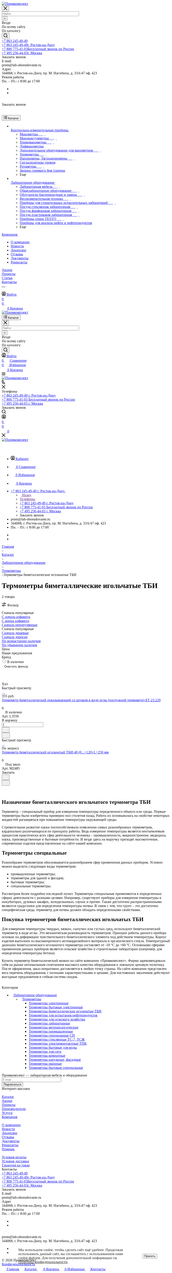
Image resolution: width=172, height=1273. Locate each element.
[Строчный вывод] (12, 673)
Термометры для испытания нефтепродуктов (63, 1015)
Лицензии (18, 250)
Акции (7, 1101)
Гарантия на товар (16, 1165)
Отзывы (17, 254)
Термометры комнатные (47, 1055)
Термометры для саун (45, 1051)
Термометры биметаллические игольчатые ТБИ (65, 1011)
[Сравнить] (6, 735)
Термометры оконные (45, 1063)
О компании (20, 242)
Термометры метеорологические (53, 1027)
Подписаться (12, 1084)
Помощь (8, 1149)
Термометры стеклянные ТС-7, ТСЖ (57, 1039)
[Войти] (4, 417)
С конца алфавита (15, 621)
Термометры (31, 999)
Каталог (8, 1097)
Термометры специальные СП (52, 1035)
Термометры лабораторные (49, 1023)
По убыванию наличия (19, 645)
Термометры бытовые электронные (56, 1007)
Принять (149, 1256)
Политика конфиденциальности (42, 1262)
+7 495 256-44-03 (22, 53)
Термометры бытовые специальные (56, 1068)
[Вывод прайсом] (18, 673)
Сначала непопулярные (19, 625)
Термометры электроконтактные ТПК (58, 1043)
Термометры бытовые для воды (53, 1047)
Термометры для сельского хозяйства (57, 1019)
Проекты (8, 1105)
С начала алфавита (16, 617)
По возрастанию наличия (21, 641)
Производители (14, 1109)
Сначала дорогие (15, 637)
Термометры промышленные (51, 1031)
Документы (19, 258)
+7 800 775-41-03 (38, 49)
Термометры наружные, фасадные (55, 1059)
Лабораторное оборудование (35, 995)
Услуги (7, 1113)
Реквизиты (19, 262)
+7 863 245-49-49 (15, 41)
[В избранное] (5, 730)
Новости (17, 246)
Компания (9, 1117)
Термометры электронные (49, 1003)
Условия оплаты (14, 1157)
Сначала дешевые (15, 633)
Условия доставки (15, 1161)
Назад (26, 495)
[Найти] (5, 36)
